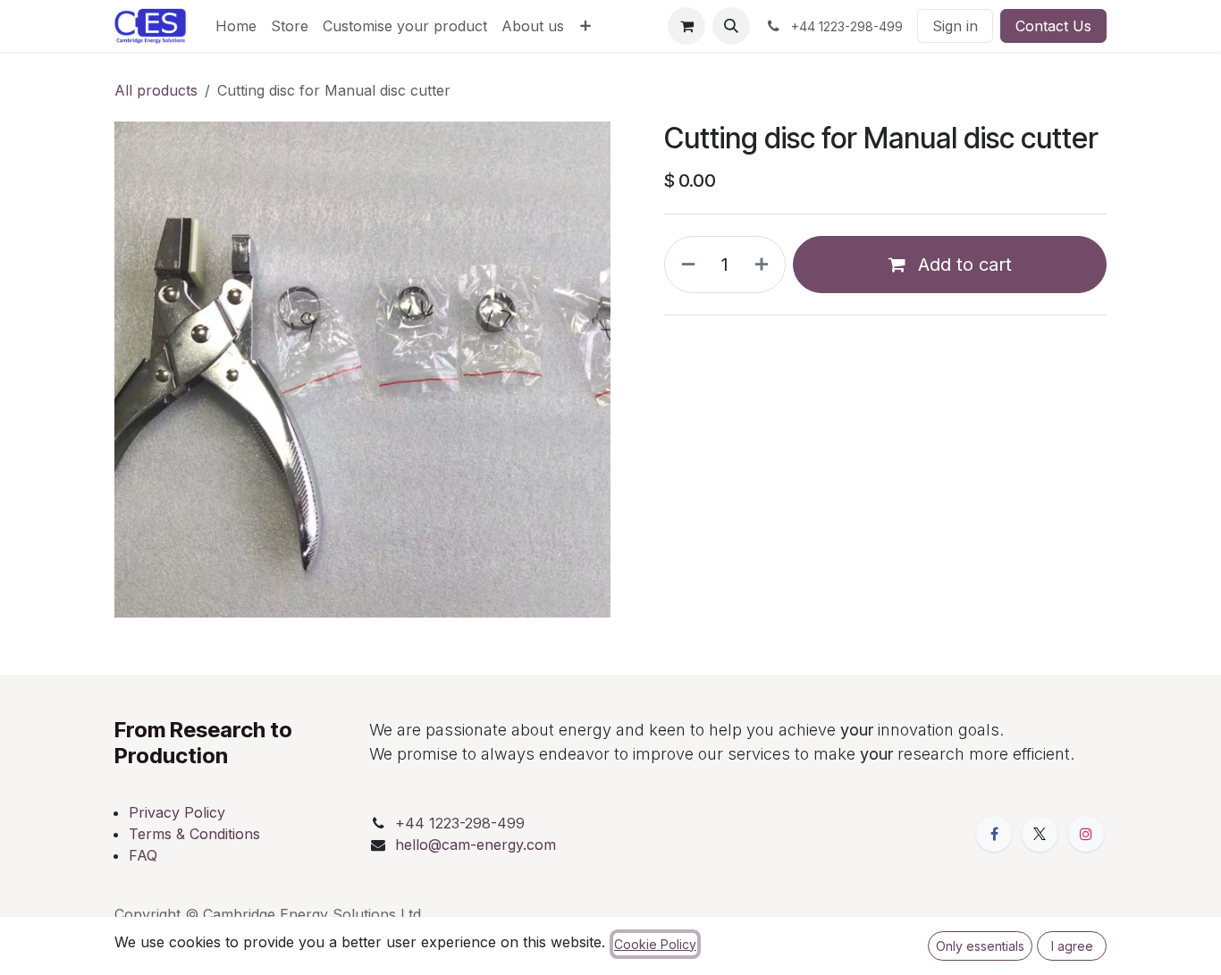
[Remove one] (684, 264)
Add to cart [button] (962, 264)
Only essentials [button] (980, 946)
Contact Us (1053, 26)
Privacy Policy (177, 812)
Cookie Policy (655, 944)
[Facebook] (994, 834)
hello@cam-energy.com (475, 844)
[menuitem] (236, 26)
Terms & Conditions (194, 834)
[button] (731, 26)
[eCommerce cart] (686, 26)
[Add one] (765, 264)
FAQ (143, 855)
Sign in (955, 26)
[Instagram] (1086, 834)
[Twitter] (1039, 834)
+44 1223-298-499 (460, 823)
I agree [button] (1072, 946)
